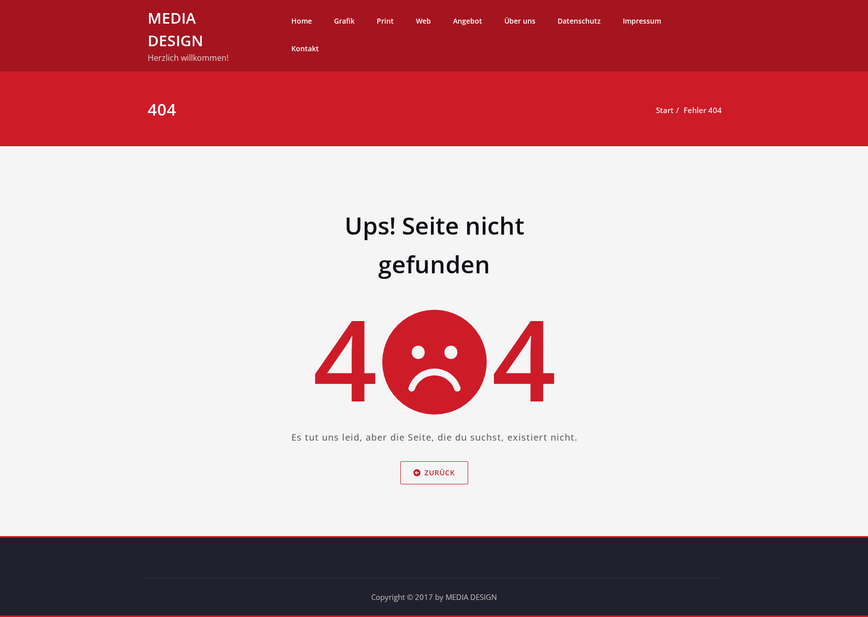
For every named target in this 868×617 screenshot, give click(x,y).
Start (665, 110)
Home (301, 21)
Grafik (344, 21)
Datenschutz (579, 21)
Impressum (642, 21)
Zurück (439, 472)
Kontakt (305, 48)
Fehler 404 (703, 110)
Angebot (467, 21)
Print (385, 21)
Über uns (519, 21)
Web (423, 21)
